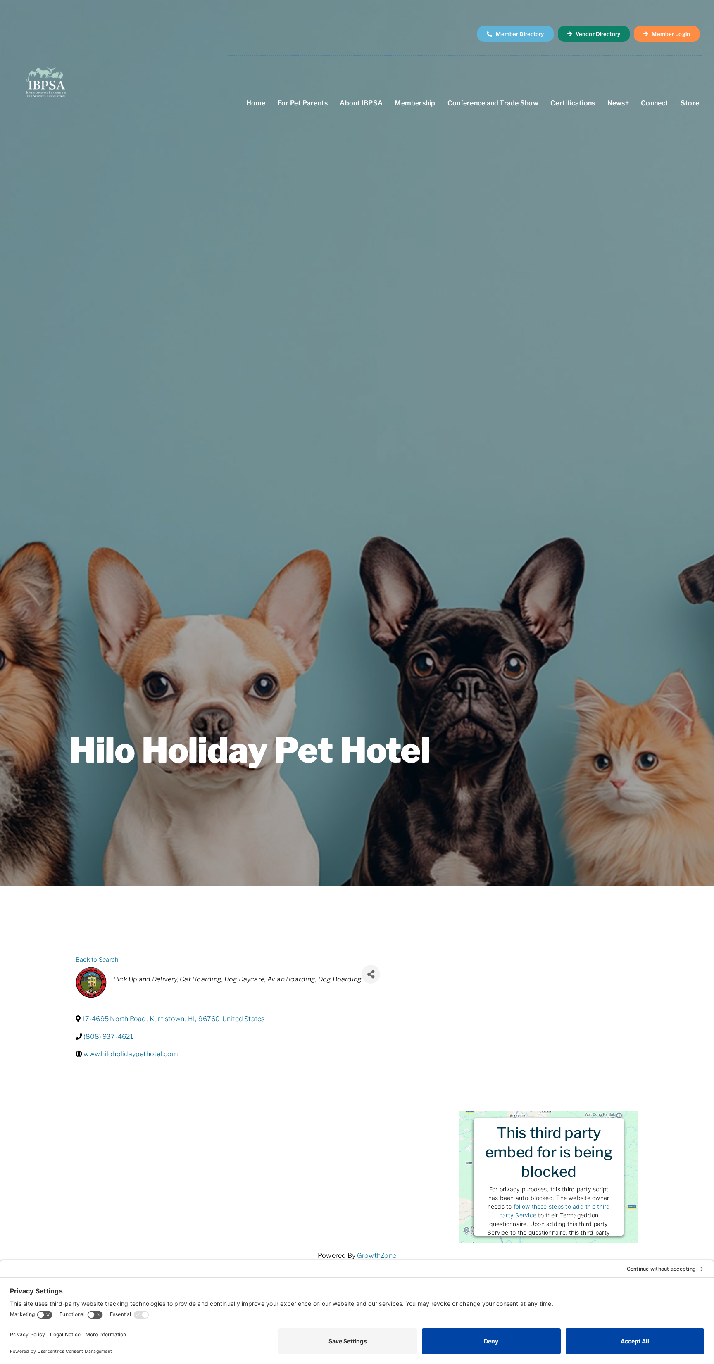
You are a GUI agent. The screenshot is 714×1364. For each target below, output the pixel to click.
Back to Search (97, 959)
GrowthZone (376, 1255)
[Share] (371, 974)
